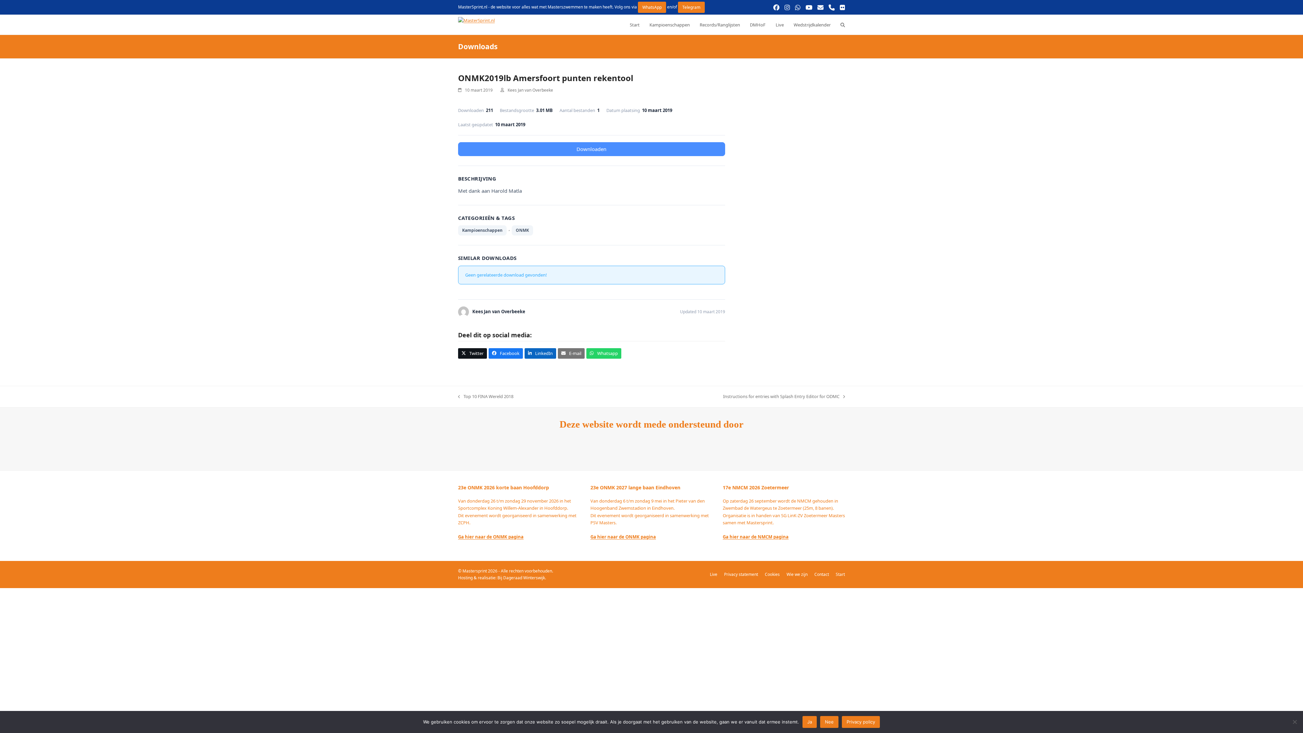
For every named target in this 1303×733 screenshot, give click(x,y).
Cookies (772, 574)
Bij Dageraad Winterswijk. (521, 578)
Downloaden (591, 149)
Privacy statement (741, 574)
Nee (829, 722)
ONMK (522, 230)
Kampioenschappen (482, 230)
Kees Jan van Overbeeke (530, 90)
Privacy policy (861, 722)
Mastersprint (475, 571)
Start (840, 574)
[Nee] (1294, 721)
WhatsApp (652, 7)
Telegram (691, 7)
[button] (843, 24)
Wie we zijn (797, 574)
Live (713, 574)
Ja (809, 722)
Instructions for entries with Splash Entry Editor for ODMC (781, 396)
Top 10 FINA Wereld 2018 (485, 396)
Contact (821, 574)
